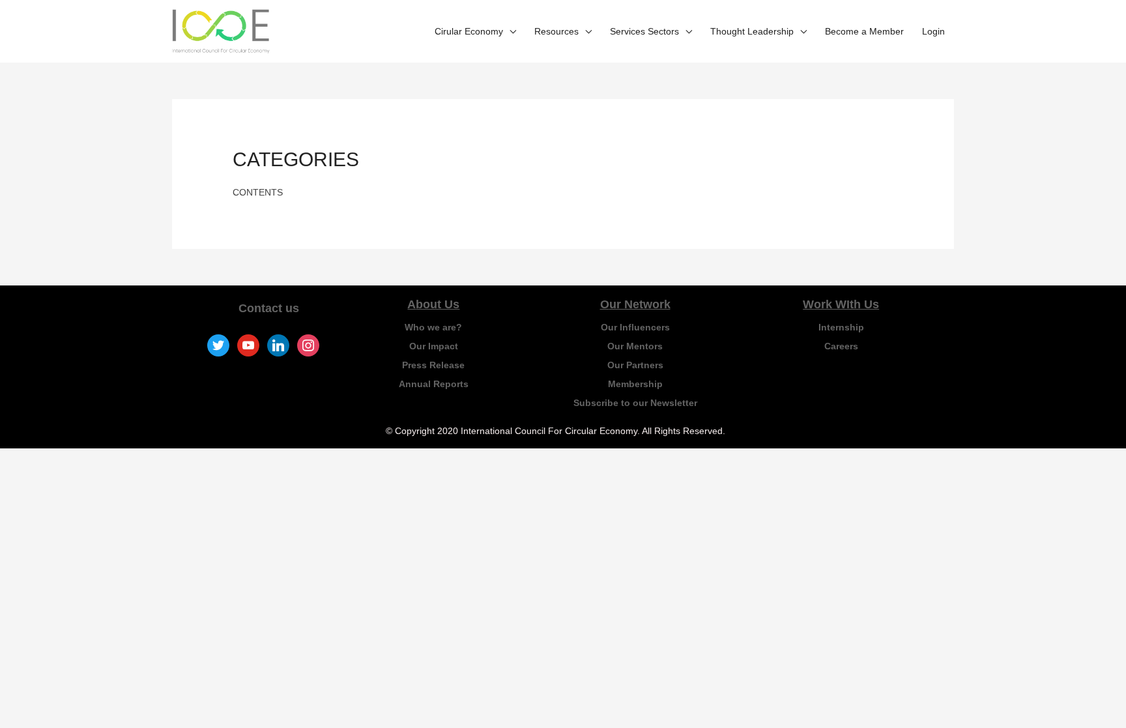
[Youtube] (248, 345)
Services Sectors (644, 31)
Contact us (268, 308)
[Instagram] (308, 345)
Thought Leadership (752, 31)
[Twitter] (218, 345)
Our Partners (635, 365)
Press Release (433, 365)
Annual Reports (434, 384)
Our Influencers (635, 327)
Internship (841, 327)
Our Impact (433, 346)
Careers (841, 346)
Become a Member (864, 31)
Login (933, 31)
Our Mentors (635, 346)
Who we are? (433, 327)
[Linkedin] (278, 345)
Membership (635, 384)
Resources (556, 31)
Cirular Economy (469, 31)
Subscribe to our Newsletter (635, 403)
